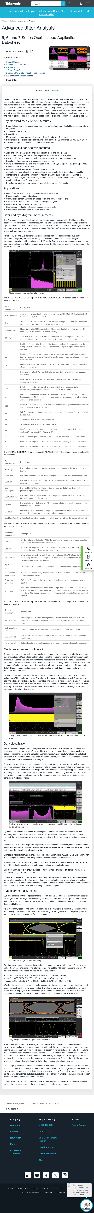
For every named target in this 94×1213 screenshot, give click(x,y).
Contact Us (44, 1131)
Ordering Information (51, 90)
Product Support (13, 61)
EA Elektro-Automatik (16, 1152)
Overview (38, 90)
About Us (15, 1125)
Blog (41, 1160)
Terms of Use (57, 1188)
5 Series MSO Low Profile (17, 64)
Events (13, 1144)
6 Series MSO (46, 14)
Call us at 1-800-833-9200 (31, 1192)
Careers (14, 1131)
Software (22, 75)
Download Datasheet (15, 51)
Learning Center (47, 1147)
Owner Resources (47, 1154)
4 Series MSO (58, 11)
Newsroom (15, 1138)
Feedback (48, 1192)
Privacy (45, 1188)
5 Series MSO (75, 11)
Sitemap (35, 1188)
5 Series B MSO (13, 67)
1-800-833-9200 (46, 1125)
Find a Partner (79, 1125)
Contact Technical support (48, 1139)
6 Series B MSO (13, 70)
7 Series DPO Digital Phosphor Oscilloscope (25, 72)
